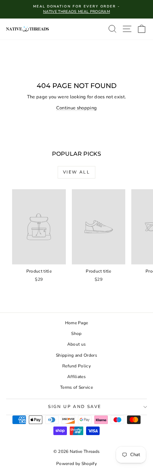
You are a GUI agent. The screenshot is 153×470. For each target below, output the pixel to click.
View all (76, 172)
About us (76, 344)
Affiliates (76, 376)
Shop (76, 333)
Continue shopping (76, 108)
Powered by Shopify (76, 463)
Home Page (76, 323)
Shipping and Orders (76, 355)
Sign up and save (74, 406)
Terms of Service (76, 387)
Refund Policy (76, 366)
